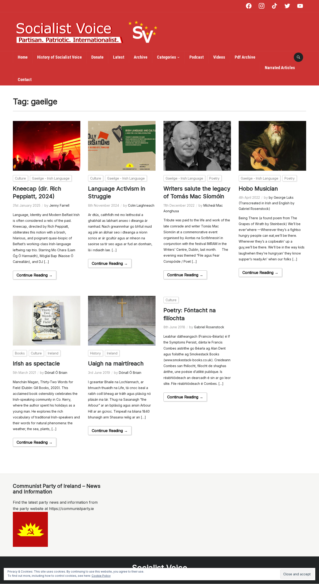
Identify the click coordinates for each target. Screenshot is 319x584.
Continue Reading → (35, 275)
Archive (140, 57)
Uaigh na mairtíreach (116, 363)
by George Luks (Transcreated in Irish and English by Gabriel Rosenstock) (266, 203)
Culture (20, 178)
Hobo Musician (258, 188)
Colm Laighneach (141, 205)
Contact (25, 79)
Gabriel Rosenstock (209, 327)
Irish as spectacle (36, 363)
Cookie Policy (101, 575)
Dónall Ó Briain (56, 373)
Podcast (196, 57)
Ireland (53, 353)
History (95, 353)
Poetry (214, 178)
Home (23, 57)
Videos (219, 57)
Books (20, 353)
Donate (97, 57)
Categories (166, 57)
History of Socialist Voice (59, 57)
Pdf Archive (245, 57)
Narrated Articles (280, 67)
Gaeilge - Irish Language (51, 178)
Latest (118, 57)
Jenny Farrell (59, 205)
